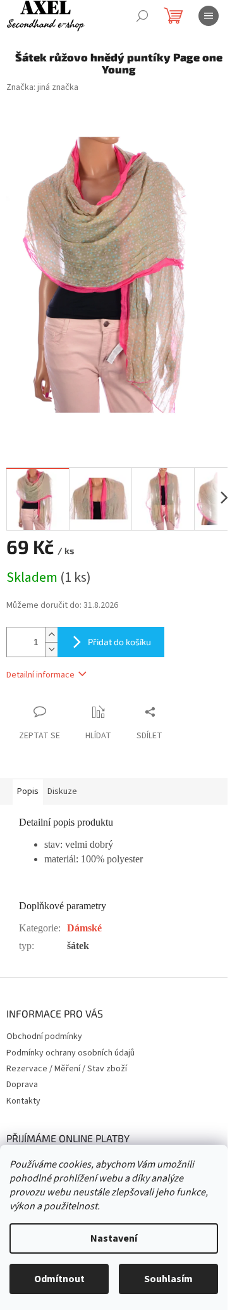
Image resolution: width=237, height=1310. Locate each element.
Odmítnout (59, 1279)
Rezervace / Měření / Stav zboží (66, 1068)
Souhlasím (168, 1279)
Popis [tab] (28, 791)
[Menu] (208, 15)
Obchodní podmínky (44, 1036)
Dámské (84, 928)
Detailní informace (40, 675)
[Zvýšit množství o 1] (51, 634)
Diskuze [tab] (62, 791)
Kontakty (23, 1101)
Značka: (42, 87)
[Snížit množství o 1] (51, 649)
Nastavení (113, 1238)
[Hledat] (142, 15)
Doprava (22, 1084)
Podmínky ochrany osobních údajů (70, 1053)
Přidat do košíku (119, 641)
